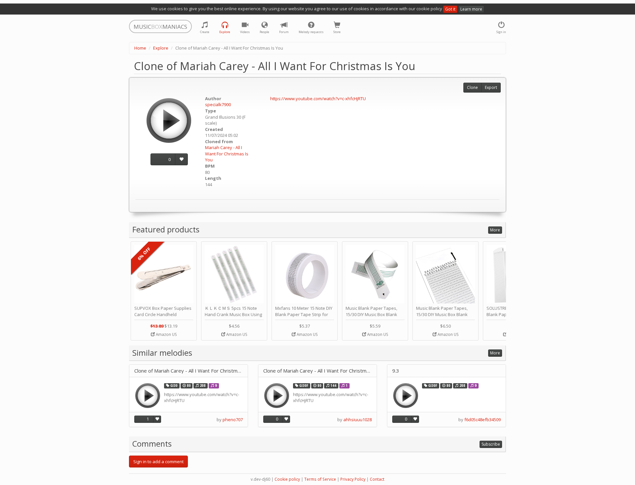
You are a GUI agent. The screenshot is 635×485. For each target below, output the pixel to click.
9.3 (395, 371)
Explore (160, 48)
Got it (450, 9)
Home (140, 48)
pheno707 (233, 420)
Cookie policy (287, 479)
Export (491, 87)
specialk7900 (218, 104)
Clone (472, 87)
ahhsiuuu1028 (357, 420)
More (495, 230)
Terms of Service (320, 479)
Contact (377, 479)
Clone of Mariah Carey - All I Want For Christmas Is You (188, 371)
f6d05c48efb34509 (482, 420)
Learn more (471, 9)
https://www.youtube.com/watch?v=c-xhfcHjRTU (318, 98)
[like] (181, 159)
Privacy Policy (352, 479)
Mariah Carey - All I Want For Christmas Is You (226, 153)
